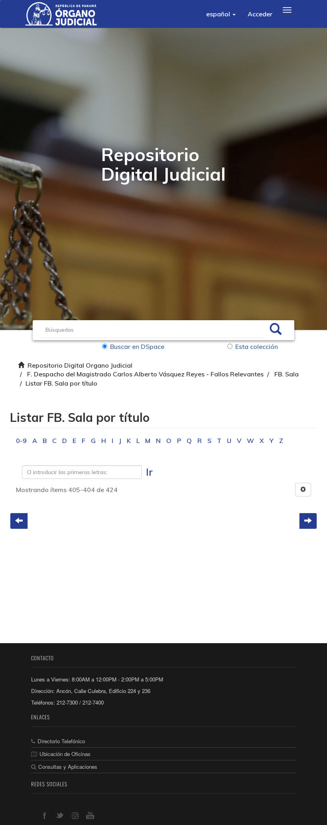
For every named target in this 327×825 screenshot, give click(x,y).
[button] (221, 14)
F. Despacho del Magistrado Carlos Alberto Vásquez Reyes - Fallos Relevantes (145, 374)
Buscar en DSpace (137, 346)
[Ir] (275, 330)
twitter (59, 814)
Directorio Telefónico (61, 741)
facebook (44, 814)
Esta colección (256, 346)
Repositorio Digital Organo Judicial (80, 365)
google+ (74, 814)
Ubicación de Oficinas (65, 754)
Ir (149, 472)
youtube (90, 814)
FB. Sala (286, 374)
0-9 (21, 441)
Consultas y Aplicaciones (67, 766)
